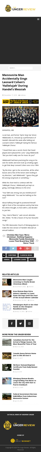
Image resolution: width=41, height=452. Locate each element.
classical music (26, 255)
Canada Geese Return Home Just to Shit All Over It (24, 354)
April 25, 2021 (19, 401)
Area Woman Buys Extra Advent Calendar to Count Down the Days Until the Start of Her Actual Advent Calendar (25, 294)
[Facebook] (11, 323)
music (32, 260)
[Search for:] (20, 68)
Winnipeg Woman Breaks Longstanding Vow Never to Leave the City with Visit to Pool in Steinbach (24, 381)
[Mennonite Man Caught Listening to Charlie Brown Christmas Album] (6, 282)
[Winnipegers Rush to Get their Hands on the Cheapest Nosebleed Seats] (6, 307)
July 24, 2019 (18, 372)
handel (7, 260)
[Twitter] (20, 323)
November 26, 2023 (20, 300)
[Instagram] (29, 323)
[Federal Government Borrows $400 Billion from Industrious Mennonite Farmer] (6, 396)
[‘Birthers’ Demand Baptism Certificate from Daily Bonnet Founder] (6, 367)
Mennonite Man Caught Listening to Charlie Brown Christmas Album (24, 282)
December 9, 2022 (20, 286)
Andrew (23, 95)
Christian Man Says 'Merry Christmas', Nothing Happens (19, 236)
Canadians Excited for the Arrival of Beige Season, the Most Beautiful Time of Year (24, 342)
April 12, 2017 (19, 358)
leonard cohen (20, 260)
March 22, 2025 (19, 346)
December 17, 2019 (10, 95)
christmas (12, 255)
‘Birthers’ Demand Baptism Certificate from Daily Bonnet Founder (25, 367)
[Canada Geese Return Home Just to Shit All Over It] (6, 355)
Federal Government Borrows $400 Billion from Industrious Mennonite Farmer (25, 396)
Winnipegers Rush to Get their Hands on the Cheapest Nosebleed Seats (25, 307)
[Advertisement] (20, 43)
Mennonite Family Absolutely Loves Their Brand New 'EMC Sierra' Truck (21, 241)
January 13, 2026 (19, 311)
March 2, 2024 (19, 387)
